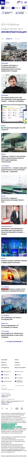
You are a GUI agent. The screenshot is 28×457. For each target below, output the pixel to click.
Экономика (4, 63)
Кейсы (19, 374)
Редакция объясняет (20, 381)
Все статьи (20, 371)
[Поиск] (21, 2)
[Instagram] (21, 408)
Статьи (17, 39)
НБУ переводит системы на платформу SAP (11, 318)
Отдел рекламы (19, 385)
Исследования (8, 381)
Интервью (20, 377)
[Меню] (25, 2)
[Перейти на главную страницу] (2, 2)
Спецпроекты (5, 367)
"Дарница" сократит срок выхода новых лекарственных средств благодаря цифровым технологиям (13, 159)
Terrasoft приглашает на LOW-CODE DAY (13, 129)
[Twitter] (11, 408)
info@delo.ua (4, 404)
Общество (4, 323)
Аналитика (6, 377)
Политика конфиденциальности (7, 388)
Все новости (7, 371)
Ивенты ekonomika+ (20, 367)
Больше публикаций (14, 341)
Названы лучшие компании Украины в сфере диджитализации (14, 261)
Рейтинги (17, 365)
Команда (3, 385)
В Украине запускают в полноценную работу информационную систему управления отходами (11, 68)
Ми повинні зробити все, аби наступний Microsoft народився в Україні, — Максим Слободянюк (13, 99)
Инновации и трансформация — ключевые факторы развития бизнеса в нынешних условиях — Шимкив (12, 231)
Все (2, 39)
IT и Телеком (5, 166)
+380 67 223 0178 (6, 395)
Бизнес (3, 126)
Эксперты (6, 374)
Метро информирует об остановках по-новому (9, 326)
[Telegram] (6, 408)
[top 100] (7, 2)
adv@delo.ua (4, 396)
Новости (9, 39)
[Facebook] (2, 408)
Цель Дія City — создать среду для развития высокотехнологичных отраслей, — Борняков (14, 170)
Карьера (17, 362)
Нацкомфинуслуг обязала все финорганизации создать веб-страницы (12, 335)
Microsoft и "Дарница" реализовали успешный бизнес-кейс (12, 200)
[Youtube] (17, 408)
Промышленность (6, 226)
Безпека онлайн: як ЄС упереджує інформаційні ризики (13, 290)
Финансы (3, 362)
